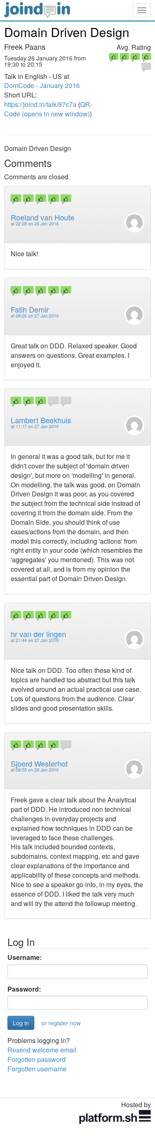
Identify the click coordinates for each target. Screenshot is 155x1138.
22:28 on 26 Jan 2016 (37, 223)
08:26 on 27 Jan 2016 (37, 316)
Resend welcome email (41, 1050)
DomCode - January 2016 (42, 85)
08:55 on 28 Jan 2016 (37, 770)
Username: (24, 957)
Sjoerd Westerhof (39, 763)
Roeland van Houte (42, 217)
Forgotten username (37, 1068)
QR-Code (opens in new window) (48, 109)
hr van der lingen (38, 633)
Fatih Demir (30, 309)
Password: (24, 989)
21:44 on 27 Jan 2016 (37, 640)
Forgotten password (36, 1059)
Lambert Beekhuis (41, 420)
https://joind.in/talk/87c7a (40, 104)
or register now (61, 1023)
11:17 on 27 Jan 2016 (37, 426)
